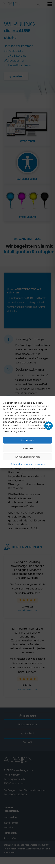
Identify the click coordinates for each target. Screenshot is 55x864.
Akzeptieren (27, 440)
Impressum (40, 463)
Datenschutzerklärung (22, 463)
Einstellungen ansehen (27, 456)
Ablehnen (27, 448)
